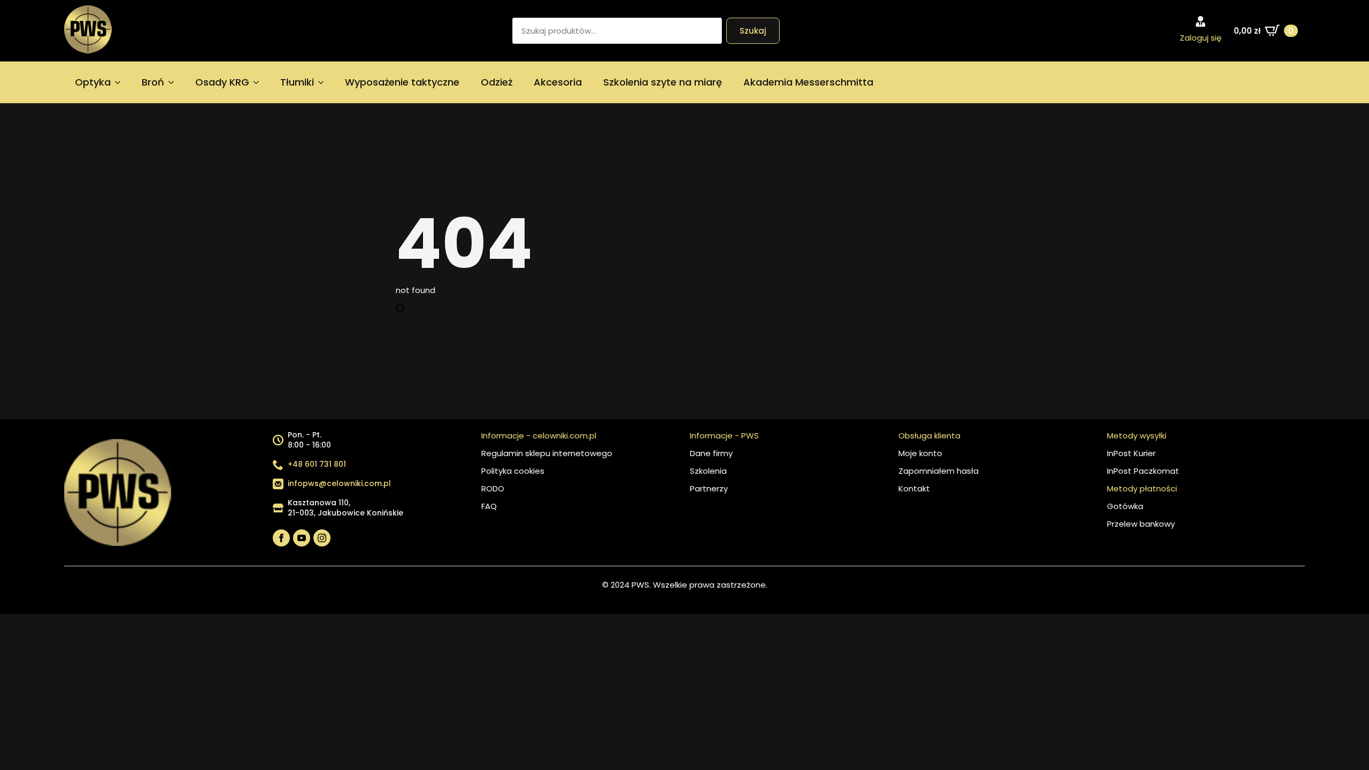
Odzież (496, 82)
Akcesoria (558, 82)
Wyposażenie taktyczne (402, 82)
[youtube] (301, 537)
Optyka (93, 82)
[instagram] (321, 537)
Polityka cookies (512, 470)
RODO (492, 488)
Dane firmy (711, 453)
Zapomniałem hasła (938, 470)
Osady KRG (222, 82)
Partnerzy (709, 488)
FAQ (489, 506)
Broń (153, 82)
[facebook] (281, 537)
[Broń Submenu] (174, 82)
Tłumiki (297, 82)
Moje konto (920, 453)
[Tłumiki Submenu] (324, 82)
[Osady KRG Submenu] (259, 82)
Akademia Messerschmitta (808, 82)
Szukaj (753, 30)
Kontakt (914, 488)
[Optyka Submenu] (121, 82)
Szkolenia (708, 470)
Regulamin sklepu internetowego (546, 453)
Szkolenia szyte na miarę (662, 82)
